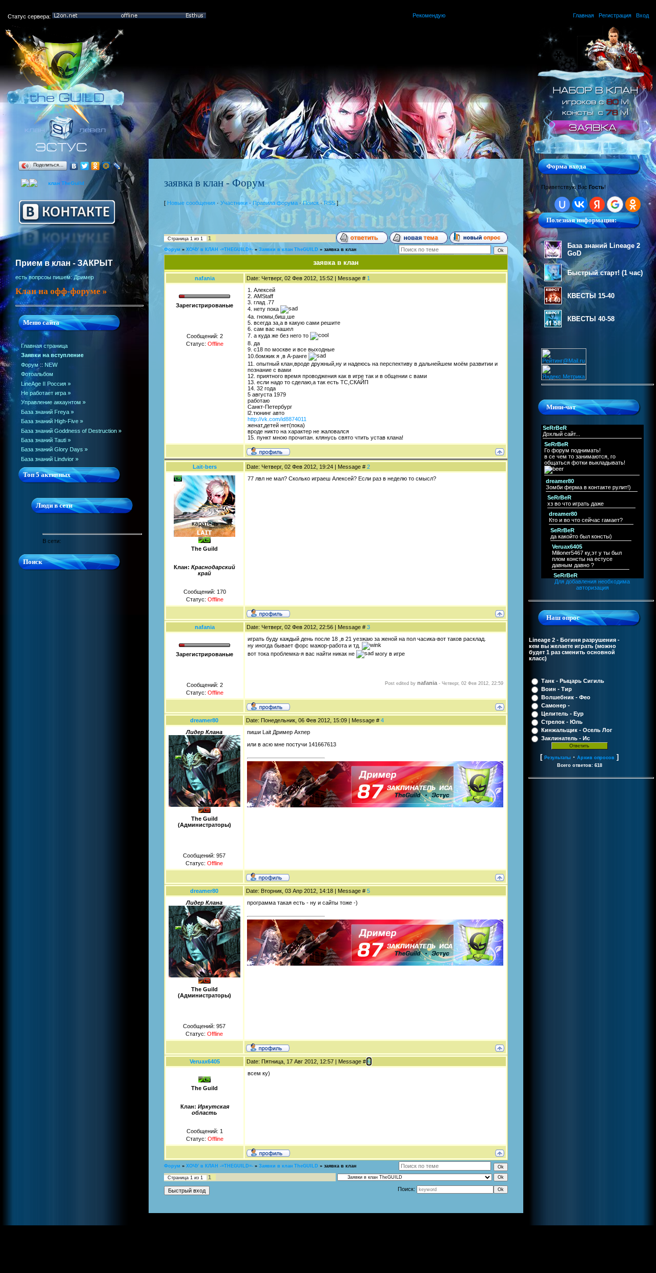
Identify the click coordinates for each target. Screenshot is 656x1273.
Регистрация (615, 15)
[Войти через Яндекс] (597, 204)
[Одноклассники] (95, 166)
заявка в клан (340, 249)
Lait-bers (205, 467)
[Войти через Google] (615, 204)
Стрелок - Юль (562, 722)
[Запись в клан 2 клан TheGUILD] (591, 157)
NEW (51, 365)
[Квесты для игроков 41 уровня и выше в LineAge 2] (553, 325)
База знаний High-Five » (52, 421)
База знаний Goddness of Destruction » (71, 431)
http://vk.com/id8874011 (277, 419)
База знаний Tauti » (46, 440)
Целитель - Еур (562, 714)
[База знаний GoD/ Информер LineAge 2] (553, 256)
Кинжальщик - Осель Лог (576, 730)
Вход (642, 15)
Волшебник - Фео (565, 697)
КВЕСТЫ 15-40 (590, 296)
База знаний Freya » (47, 412)
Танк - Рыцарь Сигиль (572, 681)
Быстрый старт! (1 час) (605, 273)
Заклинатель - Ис (565, 738)
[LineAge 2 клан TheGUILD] (65, 157)
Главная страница (44, 346)
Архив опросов (595, 757)
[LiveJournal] (117, 166)
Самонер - (555, 705)
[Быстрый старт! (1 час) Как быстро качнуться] (553, 279)
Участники (234, 203)
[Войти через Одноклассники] (633, 204)
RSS (329, 203)
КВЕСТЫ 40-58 (590, 319)
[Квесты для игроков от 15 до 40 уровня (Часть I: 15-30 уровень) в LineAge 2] (553, 302)
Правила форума (275, 203)
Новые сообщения (191, 203)
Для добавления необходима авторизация (592, 584)
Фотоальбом (37, 374)
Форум (29, 365)
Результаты (557, 757)
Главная (583, 15)
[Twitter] (84, 166)
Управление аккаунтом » (53, 402)
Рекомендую (429, 15)
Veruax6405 (205, 1061)
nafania (205, 278)
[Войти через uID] (562, 204)
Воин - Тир (556, 689)
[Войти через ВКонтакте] (579, 204)
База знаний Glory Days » (54, 449)
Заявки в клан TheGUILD (288, 249)
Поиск (311, 203)
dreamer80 (204, 720)
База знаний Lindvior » (49, 459)
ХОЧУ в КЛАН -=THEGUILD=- (219, 249)
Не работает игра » (46, 393)
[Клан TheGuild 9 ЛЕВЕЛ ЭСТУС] (29, 181)
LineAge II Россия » (46, 384)
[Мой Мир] (106, 166)
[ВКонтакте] (74, 166)
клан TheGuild (66, 183)
